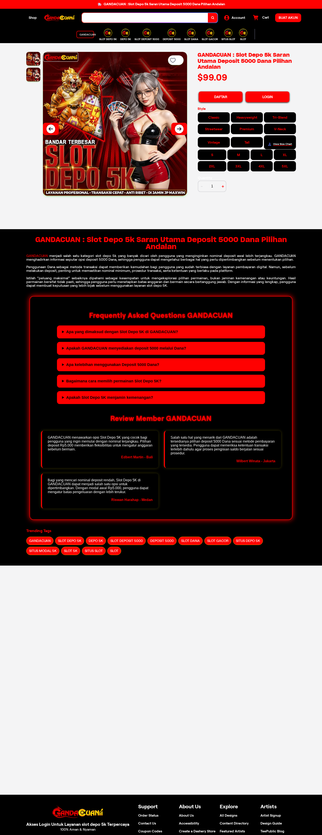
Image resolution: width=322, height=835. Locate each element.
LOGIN (267, 97)
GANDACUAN (37, 256)
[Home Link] (59, 17)
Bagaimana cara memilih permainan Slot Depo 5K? (113, 381)
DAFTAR (220, 97)
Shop (33, 17)
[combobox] (145, 18)
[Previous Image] (51, 129)
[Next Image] (179, 129)
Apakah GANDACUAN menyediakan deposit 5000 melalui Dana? (126, 348)
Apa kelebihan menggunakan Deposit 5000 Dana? (112, 364)
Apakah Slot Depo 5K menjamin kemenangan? (109, 397)
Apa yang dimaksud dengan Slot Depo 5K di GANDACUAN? (122, 332)
